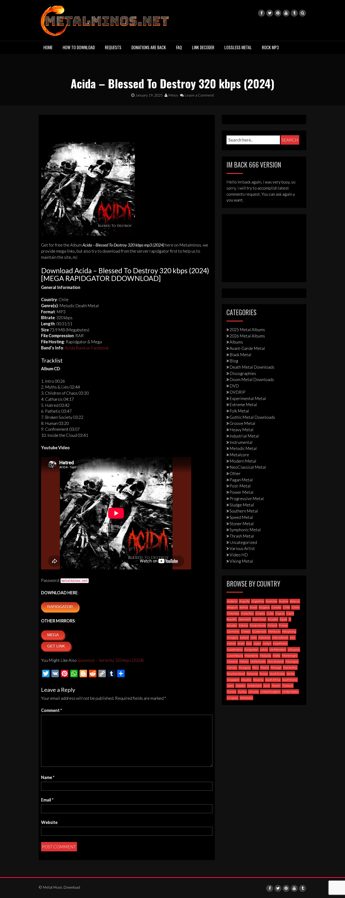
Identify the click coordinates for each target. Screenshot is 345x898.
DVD (234, 385)
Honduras (274, 631)
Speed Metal (241, 517)
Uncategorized (243, 542)
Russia (264, 673)
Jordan (267, 643)
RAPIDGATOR (60, 607)
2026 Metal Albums (247, 335)
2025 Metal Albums (247, 329)
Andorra (232, 601)
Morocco (232, 661)
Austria (283, 601)
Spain (230, 685)
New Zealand (276, 661)
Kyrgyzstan (251, 649)
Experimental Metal (248, 398)
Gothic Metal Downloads (252, 417)
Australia (271, 601)
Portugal (276, 667)
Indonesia (264, 637)
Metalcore (239, 454)
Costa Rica (247, 613)
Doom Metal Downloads (252, 379)
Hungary (232, 637)
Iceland (244, 637)
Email (47, 799)
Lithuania (293, 649)
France (283, 625)
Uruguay (232, 698)
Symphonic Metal (245, 529)
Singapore (233, 679)
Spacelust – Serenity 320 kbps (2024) (110, 660)
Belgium (232, 607)
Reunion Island (236, 673)
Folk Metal (239, 410)
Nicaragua (292, 661)
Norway (232, 667)
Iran (292, 637)
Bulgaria (264, 607)
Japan (257, 643)
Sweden (240, 685)
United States (290, 691)
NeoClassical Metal (248, 467)
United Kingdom (270, 691)
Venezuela (246, 698)
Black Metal (240, 354)
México (244, 661)
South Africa (272, 679)
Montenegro (289, 655)
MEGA (53, 635)
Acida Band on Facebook (87, 347)
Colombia (233, 613)
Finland (272, 625)
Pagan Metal (241, 479)
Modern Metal (243, 461)
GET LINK (56, 646)
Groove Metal (242, 423)
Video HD (239, 554)
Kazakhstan (280, 643)
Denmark (245, 619)
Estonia (243, 625)
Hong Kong (289, 631)
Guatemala (259, 631)
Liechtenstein (278, 649)
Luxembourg (235, 655)
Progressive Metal (247, 498)
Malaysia (265, 655)
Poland (265, 667)
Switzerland (254, 685)
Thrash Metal (242, 536)
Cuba (270, 613)
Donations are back (148, 47)
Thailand (287, 685)
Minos (173, 95)
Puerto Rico (290, 667)
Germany (233, 631)
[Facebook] (261, 13)
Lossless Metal (238, 47)
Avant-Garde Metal (247, 348)
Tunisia (231, 691)
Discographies (243, 373)
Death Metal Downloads (252, 367)
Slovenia (258, 679)
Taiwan (276, 685)
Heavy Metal (241, 429)
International (280, 637)
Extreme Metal (243, 404)
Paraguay (244, 667)
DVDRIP (237, 392)
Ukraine (253, 691)
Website (49, 822)
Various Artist (242, 548)
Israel (241, 643)
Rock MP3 (270, 47)
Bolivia (244, 607)
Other (235, 473)
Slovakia (246, 679)
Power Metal (241, 492)
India (254, 637)
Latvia (264, 649)
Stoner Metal (242, 523)
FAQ (179, 47)
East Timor (259, 619)
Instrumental (241, 442)
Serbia (290, 673)
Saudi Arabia (277, 673)
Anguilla (244, 601)
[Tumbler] (294, 13)
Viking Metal (241, 561)
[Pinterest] (277, 13)
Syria (267, 685)
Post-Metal (240, 485)
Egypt (283, 619)
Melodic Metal (243, 448)
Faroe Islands (258, 625)
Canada (276, 607)
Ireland (231, 643)
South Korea (289, 679)
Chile (286, 607)
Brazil (253, 607)
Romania (252, 673)
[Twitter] (269, 13)
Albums (236, 341)
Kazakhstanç (234, 649)
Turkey (242, 691)
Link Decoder (203, 47)
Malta (276, 655)
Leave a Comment (199, 95)
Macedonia (251, 655)
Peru (255, 667)
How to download (79, 47)
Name (47, 777)
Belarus (294, 601)
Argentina (258, 601)
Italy (249, 643)
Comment (51, 710)
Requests (113, 47)
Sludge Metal (242, 504)
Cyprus (280, 613)
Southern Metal (244, 510)
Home (48, 47)
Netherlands (257, 661)
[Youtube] (286, 13)
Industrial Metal (244, 435)
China (295, 607)
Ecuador (273, 619)
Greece (245, 631)
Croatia (260, 613)
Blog (234, 360)
